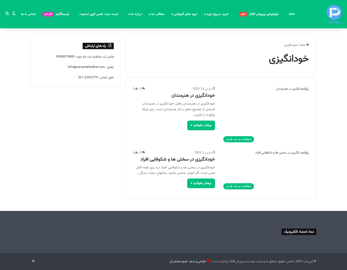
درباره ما (136, 14)
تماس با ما (28, 14)
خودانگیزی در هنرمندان (193, 95)
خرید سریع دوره (218, 14)
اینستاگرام (57, 14)
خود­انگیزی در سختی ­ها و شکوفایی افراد (177, 159)
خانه (292, 14)
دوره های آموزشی (185, 14)
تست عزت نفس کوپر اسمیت (99, 14)
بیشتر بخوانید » (201, 125)
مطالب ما (158, 14)
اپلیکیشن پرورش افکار (260, 14)
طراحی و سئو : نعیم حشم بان (187, 261)
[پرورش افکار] (334, 14)
